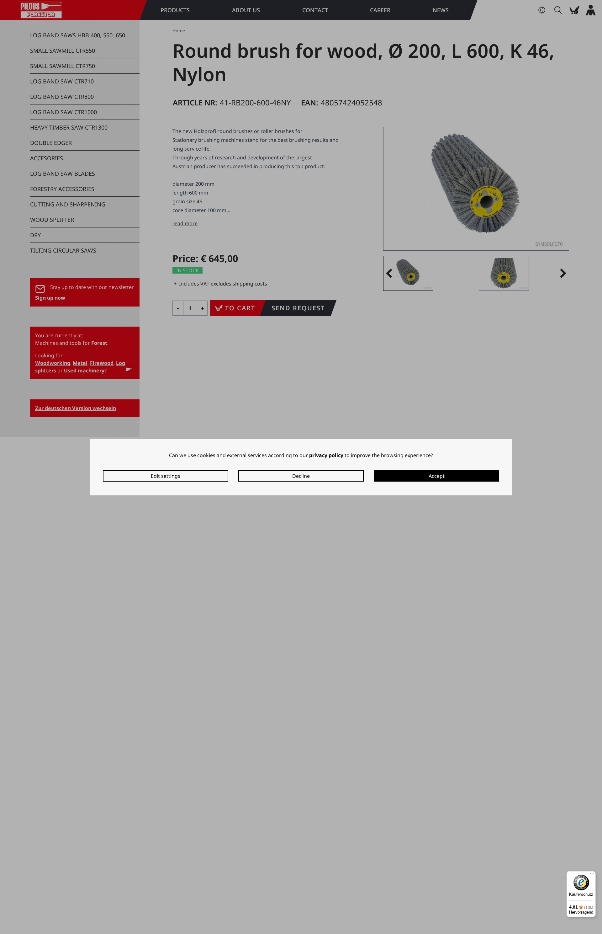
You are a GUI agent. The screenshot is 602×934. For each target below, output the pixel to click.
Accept (437, 475)
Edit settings (165, 475)
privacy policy (326, 455)
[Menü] (592, 875)
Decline (301, 475)
